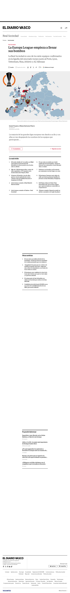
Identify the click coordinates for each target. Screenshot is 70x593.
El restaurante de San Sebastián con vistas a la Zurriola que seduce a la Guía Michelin (35, 280)
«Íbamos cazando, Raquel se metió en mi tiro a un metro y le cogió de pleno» (49, 191)
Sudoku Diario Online (44, 579)
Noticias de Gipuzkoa (12, 581)
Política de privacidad (60, 572)
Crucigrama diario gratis (8, 583)
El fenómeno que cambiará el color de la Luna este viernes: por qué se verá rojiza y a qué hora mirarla (35, 274)
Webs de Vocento (62, 590)
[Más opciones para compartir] (36, 67)
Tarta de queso (60, 579)
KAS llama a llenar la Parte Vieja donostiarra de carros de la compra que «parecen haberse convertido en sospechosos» (49, 185)
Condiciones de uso (50, 572)
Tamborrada (33, 583)
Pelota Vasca (21, 581)
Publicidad (21, 574)
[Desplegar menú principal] (66, 28)
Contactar (7, 572)
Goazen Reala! (24, 36)
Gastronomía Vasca (19, 579)
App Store (53, 566)
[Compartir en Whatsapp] (28, 67)
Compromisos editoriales (36, 574)
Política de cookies (47, 574)
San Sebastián (50, 581)
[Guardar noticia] (11, 67)
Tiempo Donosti (25, 583)
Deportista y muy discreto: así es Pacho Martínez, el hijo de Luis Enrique (33, 436)
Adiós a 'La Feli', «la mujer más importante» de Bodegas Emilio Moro (35, 442)
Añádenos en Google (49, 67)
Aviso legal (21, 572)
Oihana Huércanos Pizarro (27, 126)
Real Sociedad (11, 36)
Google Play (63, 566)
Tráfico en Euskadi (58, 581)
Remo (37, 579)
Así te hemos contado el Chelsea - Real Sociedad (22, 191)
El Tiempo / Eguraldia (40, 581)
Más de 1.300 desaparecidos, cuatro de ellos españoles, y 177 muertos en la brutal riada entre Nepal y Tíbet (22, 171)
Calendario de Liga (33, 36)
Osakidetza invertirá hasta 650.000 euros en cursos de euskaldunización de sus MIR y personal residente (36, 286)
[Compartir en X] (33, 67)
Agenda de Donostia (30, 581)
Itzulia (39, 583)
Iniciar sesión (61, 28)
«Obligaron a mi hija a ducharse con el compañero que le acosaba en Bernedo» (34, 463)
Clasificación (41, 36)
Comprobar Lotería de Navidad (60, 583)
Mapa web (27, 574)
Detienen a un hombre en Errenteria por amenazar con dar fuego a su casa (49, 170)
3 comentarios (16, 149)
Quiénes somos (14, 572)
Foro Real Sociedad (57, 36)
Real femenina (49, 36)
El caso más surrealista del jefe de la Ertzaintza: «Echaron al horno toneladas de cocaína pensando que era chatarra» (35, 260)
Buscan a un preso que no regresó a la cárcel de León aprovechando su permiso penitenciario (34, 457)
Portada (4, 40)
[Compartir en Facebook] (31, 67)
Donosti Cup (18, 583)
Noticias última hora (29, 579)
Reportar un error (56, 149)
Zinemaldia (53, 579)
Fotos (64, 36)
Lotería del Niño (35, 585)
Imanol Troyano (13, 126)
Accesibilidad (28, 572)
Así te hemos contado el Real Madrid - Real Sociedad (22, 183)
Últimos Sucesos (10, 579)
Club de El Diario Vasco (47, 583)
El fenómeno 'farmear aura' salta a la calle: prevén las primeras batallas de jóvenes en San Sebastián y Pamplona (49, 177)
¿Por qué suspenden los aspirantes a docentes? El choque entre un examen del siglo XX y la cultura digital (34, 450)
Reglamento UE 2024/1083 (38, 572)
